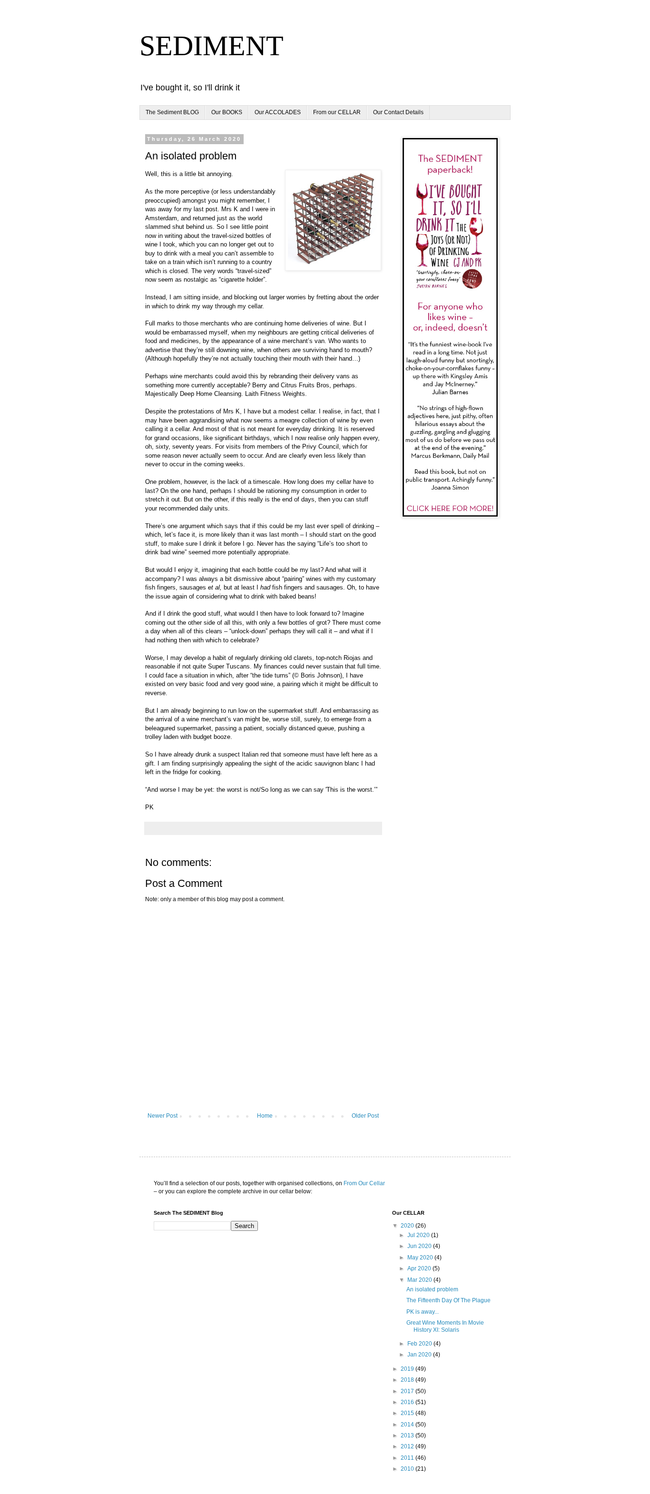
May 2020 (420, 1257)
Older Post (365, 1115)
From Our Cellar (364, 1183)
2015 (408, 1413)
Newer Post (162, 1115)
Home (265, 1115)
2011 (408, 1458)
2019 (408, 1369)
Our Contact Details (398, 112)
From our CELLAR (337, 112)
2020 (408, 1225)
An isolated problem (432, 1289)
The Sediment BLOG (172, 112)
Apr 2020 (420, 1268)
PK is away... (422, 1311)
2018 (408, 1379)
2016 (408, 1402)
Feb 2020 (420, 1343)
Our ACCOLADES (278, 112)
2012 (408, 1446)
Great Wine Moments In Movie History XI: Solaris (445, 1326)
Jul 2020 (419, 1235)
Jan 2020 (420, 1354)
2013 (408, 1435)
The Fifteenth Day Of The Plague (448, 1300)
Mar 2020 (420, 1280)
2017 (408, 1391)
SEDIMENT (211, 45)
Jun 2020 (420, 1246)
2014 (408, 1424)
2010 (408, 1468)
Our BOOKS (226, 112)
